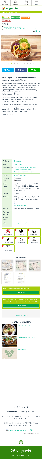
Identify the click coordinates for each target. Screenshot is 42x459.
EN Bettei (22, 349)
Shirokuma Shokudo (26, 337)
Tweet (9, 70)
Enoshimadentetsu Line (31, 29)
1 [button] (8, 63)
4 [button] (17, 63)
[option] (21, 48)
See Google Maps (20, 205)
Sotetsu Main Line (8, 29)
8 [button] (30, 63)
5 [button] (21, 63)
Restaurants (9, 12)
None (37, 31)
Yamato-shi (18, 164)
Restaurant (5, 4)
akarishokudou (24, 325)
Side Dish (22, 175)
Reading (26, 4)
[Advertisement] (21, 137)
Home (3, 12)
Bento (16, 175)
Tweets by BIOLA (21, 315)
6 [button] (24, 63)
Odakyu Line (19, 29)
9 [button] (33, 63)
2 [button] (11, 63)
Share (22, 70)
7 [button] (27, 63)
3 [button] (14, 63)
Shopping (15, 4)
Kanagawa (17, 161)
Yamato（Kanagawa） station (12, 27)
